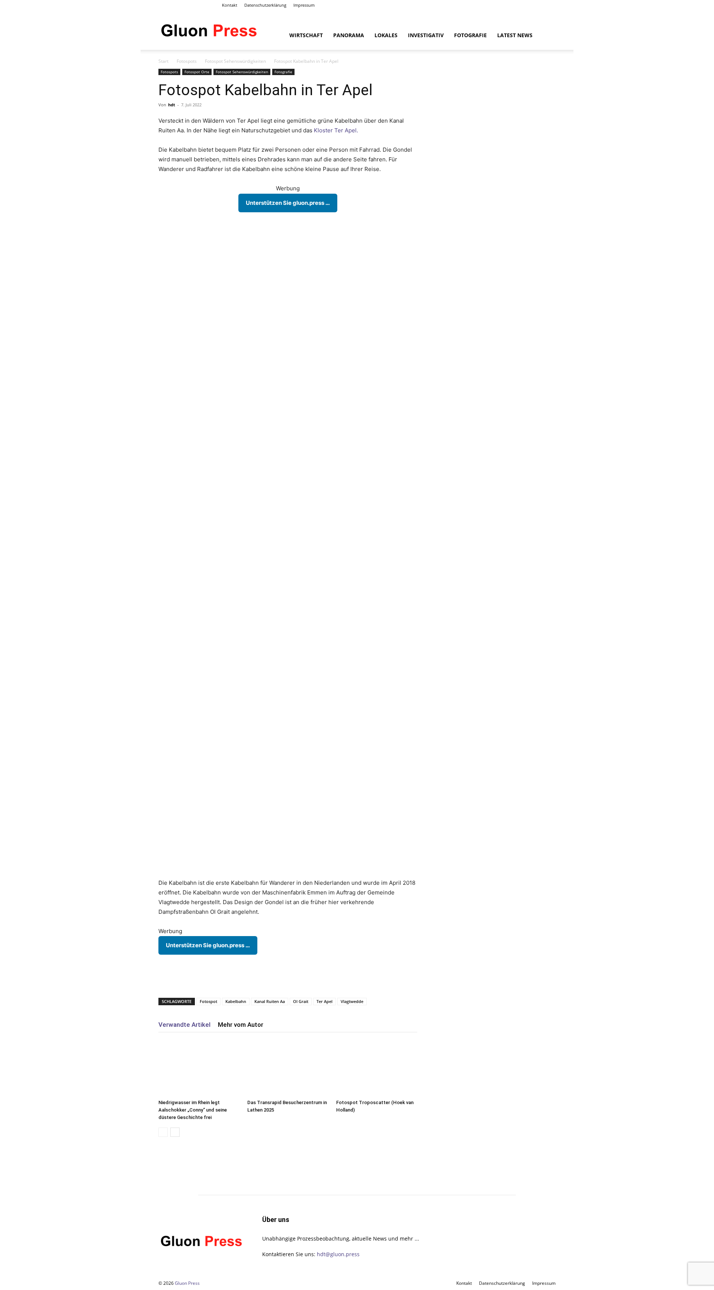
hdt (171, 104)
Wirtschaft (306, 35)
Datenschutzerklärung (265, 5)
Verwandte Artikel (184, 1024)
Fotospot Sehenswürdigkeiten (235, 61)
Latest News (515, 35)
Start (163, 61)
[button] (547, 35)
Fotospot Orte (196, 71)
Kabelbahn (235, 1001)
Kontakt (229, 5)
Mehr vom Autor (240, 1024)
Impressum (304, 5)
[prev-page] (163, 1132)
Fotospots (187, 61)
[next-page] (175, 1132)
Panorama (348, 35)
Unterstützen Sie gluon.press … (288, 202)
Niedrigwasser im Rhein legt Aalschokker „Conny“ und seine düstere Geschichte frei (192, 1110)
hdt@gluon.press (338, 1254)
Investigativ (426, 35)
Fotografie (470, 35)
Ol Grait (300, 1001)
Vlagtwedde (352, 1001)
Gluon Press (187, 1283)
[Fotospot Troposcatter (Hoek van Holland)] (376, 1068)
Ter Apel (324, 1001)
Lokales (386, 35)
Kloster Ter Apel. (336, 130)
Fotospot (208, 1001)
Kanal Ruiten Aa (269, 1001)
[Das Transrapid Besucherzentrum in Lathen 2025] (287, 1068)
